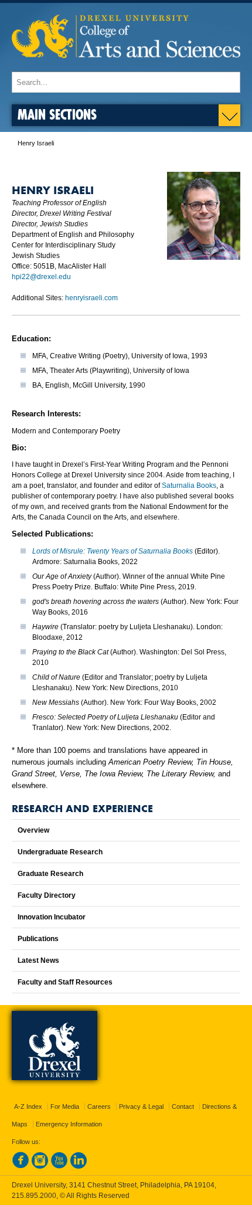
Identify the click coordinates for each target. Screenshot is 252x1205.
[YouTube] (59, 1166)
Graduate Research (50, 874)
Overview (33, 830)
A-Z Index (28, 1106)
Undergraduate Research (60, 852)
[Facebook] (20, 1166)
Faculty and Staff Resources (65, 982)
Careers (99, 1106)
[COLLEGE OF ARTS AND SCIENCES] (126, 66)
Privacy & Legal (141, 1106)
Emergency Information (69, 1124)
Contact (183, 1106)
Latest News (38, 960)
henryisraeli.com (91, 298)
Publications (38, 939)
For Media (64, 1106)
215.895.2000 (34, 1196)
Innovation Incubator (52, 917)
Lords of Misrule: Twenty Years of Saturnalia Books (112, 551)
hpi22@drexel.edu (41, 277)
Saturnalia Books (189, 485)
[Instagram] (40, 1166)
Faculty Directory (47, 895)
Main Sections (57, 114)
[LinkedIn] (78, 1166)
